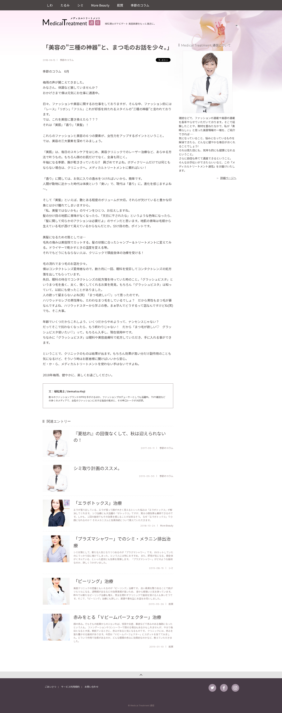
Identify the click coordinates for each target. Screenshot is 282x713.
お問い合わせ (91, 686)
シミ (80, 5)
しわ (50, 5)
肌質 (120, 5)
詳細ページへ (228, 178)
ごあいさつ (50, 686)
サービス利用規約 (70, 686)
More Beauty (100, 5)
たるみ (65, 5)
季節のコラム (140, 5)
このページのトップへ (141, 675)
